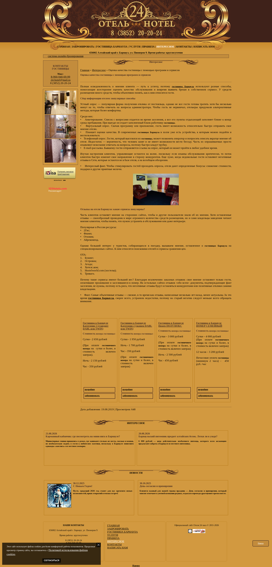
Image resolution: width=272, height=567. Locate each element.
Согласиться (51, 560)
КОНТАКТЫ (184, 46)
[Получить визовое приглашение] (59, 173)
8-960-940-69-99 (60, 76)
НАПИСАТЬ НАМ (204, 46)
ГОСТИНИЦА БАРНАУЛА (111, 46)
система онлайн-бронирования (65, 56)
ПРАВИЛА (148, 46)
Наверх (261, 543)
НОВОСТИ (136, 473)
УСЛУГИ (134, 46)
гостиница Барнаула (101, 298)
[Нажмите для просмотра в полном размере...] (156, 204)
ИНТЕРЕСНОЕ (165, 46)
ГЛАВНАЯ (63, 46)
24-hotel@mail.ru (61, 79)
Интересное (99, 70)
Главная (84, 70)
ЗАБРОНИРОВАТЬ (83, 46)
